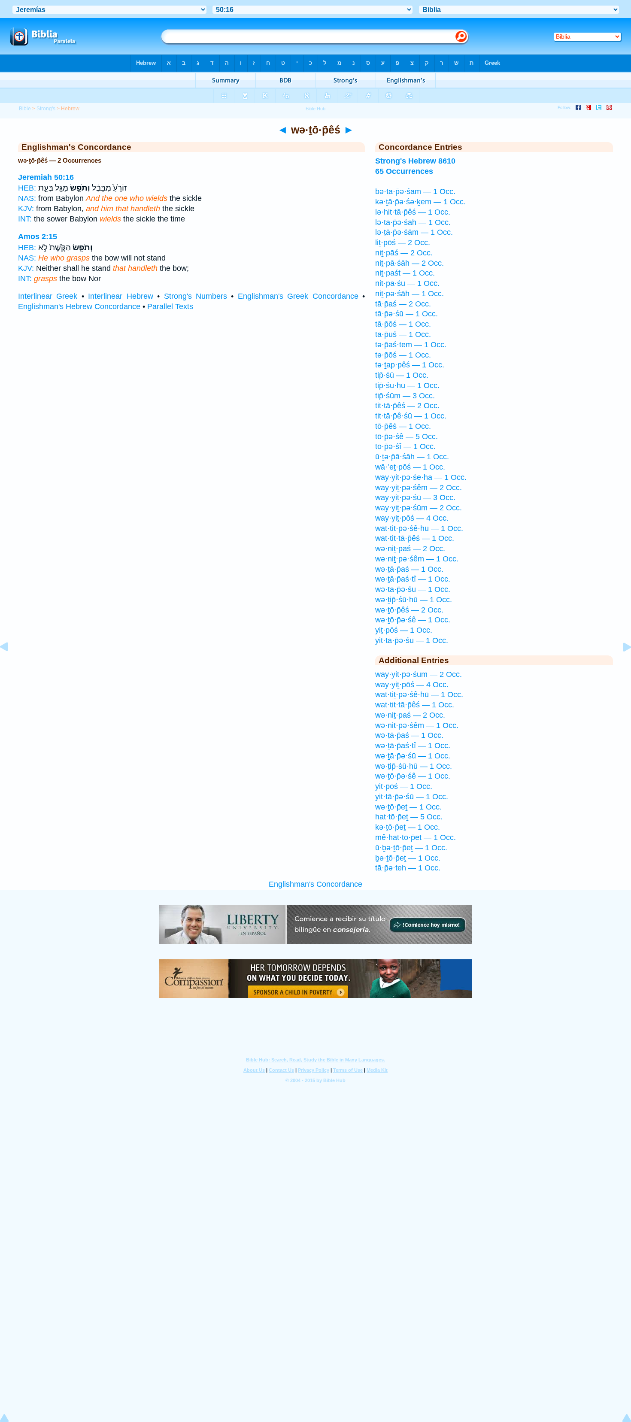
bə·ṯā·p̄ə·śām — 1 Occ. (415, 191)
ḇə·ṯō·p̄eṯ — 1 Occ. (407, 858)
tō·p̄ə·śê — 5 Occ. (406, 436)
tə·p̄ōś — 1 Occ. (403, 355)
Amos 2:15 (37, 236)
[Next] (620, 666)
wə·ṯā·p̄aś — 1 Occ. (409, 569)
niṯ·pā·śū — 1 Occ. (407, 283)
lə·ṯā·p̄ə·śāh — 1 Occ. (413, 222)
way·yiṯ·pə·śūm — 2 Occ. (418, 507)
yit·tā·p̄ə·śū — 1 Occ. (411, 640)
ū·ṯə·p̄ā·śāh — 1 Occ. (412, 456)
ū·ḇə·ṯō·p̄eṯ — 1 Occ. (411, 847)
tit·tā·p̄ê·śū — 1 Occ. (410, 416)
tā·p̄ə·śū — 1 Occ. (406, 313)
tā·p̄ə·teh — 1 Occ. (407, 868)
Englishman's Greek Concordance (298, 296)
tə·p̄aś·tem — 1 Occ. (410, 344)
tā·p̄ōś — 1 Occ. (403, 324)
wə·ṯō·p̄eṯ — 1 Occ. (408, 807)
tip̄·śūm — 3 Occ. (405, 395)
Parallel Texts (170, 306)
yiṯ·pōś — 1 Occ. (403, 630)
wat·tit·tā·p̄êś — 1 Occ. (414, 538)
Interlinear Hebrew (120, 296)
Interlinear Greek (47, 296)
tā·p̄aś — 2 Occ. (403, 304)
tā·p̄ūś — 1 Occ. (403, 334)
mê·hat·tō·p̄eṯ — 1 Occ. (415, 837)
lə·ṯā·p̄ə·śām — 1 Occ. (414, 232)
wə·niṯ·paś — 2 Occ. (410, 548)
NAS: (27, 198)
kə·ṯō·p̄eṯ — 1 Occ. (407, 827)
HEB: (27, 188)
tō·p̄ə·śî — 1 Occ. (405, 446)
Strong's (45, 109)
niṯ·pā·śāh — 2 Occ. (409, 263)
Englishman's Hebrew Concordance (79, 306)
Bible (25, 109)
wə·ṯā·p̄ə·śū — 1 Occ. (412, 589)
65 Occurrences (404, 171)
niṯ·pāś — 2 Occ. (404, 253)
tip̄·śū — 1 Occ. (401, 375)
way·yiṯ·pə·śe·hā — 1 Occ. (421, 477)
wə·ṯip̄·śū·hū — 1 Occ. (413, 599)
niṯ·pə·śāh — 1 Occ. (409, 293)
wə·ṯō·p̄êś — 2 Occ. (409, 610)
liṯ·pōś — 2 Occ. (402, 242)
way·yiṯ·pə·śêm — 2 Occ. (418, 487)
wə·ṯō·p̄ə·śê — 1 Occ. (412, 619)
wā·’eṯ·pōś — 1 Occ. (410, 467)
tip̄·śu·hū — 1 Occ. (407, 385)
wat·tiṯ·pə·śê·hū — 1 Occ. (419, 528)
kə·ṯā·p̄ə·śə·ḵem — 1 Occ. (420, 201)
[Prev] (10, 666)
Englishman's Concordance (315, 884)
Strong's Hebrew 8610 (415, 161)
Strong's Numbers (195, 296)
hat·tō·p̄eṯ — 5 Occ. (409, 817)
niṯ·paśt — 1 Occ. (405, 273)
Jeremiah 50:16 (46, 177)
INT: (25, 219)
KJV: (26, 208)
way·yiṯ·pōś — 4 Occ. (412, 518)
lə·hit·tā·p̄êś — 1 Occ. (412, 212)
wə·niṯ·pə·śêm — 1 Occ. (416, 559)
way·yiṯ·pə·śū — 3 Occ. (415, 497)
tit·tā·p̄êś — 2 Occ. (407, 405)
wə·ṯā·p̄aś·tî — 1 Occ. (412, 579)
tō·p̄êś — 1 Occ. (403, 426)
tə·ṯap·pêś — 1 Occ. (409, 365)
